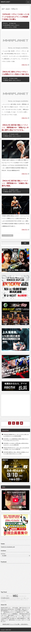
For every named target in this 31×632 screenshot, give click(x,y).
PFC (22, 599)
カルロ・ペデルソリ (15, 25)
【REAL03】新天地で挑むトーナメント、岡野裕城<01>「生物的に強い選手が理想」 (15, 183)
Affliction (15, 599)
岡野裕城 (6, 80)
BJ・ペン (26, 598)
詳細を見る (24, 64)
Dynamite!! (3, 599)
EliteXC (18, 598)
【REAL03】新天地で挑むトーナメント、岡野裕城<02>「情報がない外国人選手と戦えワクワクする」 (15, 127)
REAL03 (10, 80)
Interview (12, 134)
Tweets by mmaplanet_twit (8, 546)
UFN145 (15, 26)
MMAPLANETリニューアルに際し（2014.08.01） (15, 624)
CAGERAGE (3, 600)
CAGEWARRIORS (9, 599)
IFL (5, 596)
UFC (15, 23)
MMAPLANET (8, 629)
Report (12, 23)
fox (23, 599)
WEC (15, 595)
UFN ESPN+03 (7, 25)
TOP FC (26, 599)
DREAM (22, 598)
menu (28, 1)
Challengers (5, 598)
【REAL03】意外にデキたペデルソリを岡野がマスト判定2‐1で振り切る (15, 73)
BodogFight (14, 598)
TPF (7, 596)
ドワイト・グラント (8, 26)
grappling (10, 596)
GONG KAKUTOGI (22, 596)
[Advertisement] (14, 404)
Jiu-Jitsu (2, 596)
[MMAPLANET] (7, 2)
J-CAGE (15, 78)
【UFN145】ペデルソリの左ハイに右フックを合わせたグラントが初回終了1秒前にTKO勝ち (15, 16)
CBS (11, 598)
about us (18, 599)
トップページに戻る (7, 235)
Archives (3, 553)
